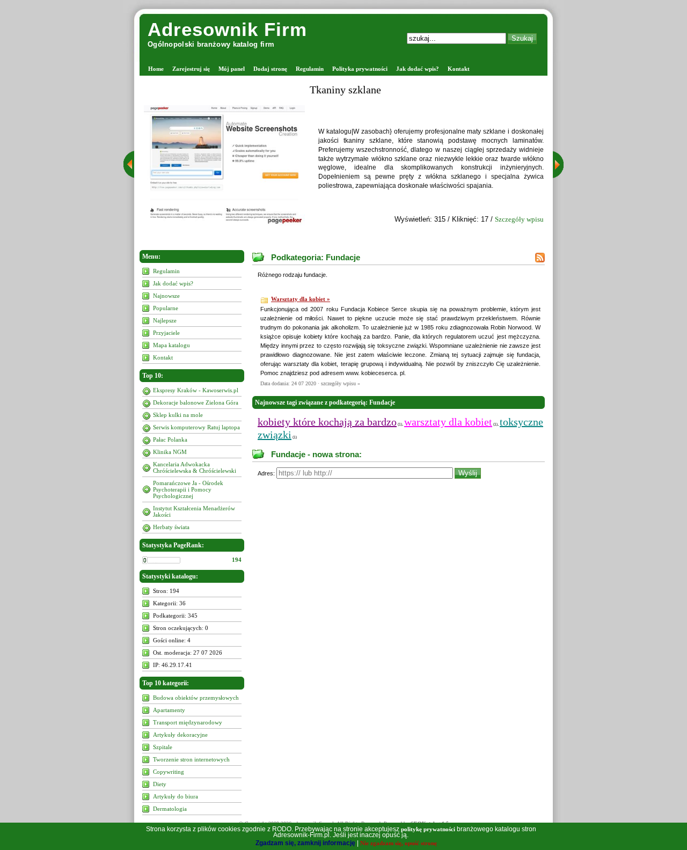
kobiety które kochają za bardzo (327, 422)
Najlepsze (165, 320)
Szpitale (162, 747)
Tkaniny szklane (345, 90)
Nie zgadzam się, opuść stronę (398, 843)
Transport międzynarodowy (187, 722)
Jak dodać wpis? (417, 68)
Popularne (165, 308)
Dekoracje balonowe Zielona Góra (195, 402)
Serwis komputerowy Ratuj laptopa (196, 427)
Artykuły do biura (175, 796)
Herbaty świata (171, 527)
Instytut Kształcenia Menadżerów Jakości (194, 511)
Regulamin (310, 68)
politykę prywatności (428, 829)
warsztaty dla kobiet (448, 422)
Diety (159, 784)
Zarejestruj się (191, 68)
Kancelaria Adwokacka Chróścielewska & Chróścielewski (194, 467)
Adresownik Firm (227, 29)
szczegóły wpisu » (340, 383)
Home (156, 68)
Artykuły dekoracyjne (180, 734)
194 (237, 559)
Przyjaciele (166, 332)
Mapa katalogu (171, 345)
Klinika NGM (170, 452)
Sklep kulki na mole (178, 415)
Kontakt (459, 68)
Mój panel (231, 68)
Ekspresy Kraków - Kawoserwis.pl (195, 390)
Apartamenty (169, 710)
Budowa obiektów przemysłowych (196, 697)
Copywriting (168, 771)
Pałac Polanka (170, 439)
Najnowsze (166, 295)
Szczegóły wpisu (519, 219)
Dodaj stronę (270, 68)
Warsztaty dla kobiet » (300, 299)
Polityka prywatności (360, 68)
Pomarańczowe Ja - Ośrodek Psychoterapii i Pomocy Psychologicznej (188, 489)
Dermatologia (170, 808)
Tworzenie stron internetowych (191, 759)
